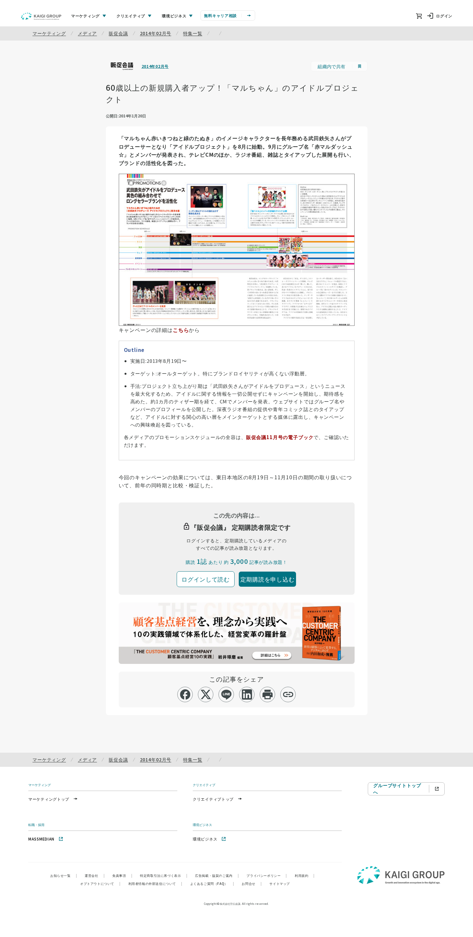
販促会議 (118, 33)
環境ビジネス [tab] (174, 15)
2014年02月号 (156, 33)
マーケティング (49, 33)
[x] (206, 694)
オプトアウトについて (100, 883)
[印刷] (267, 694)
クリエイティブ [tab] (130, 15)
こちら (181, 330)
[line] (226, 694)
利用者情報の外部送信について (155, 883)
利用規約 (305, 875)
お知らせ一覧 (63, 875)
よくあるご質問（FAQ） (212, 883)
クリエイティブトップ (213, 799)
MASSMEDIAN (41, 838)
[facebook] (185, 694)
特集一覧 (192, 33)
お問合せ (252, 883)
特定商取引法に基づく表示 (163, 875)
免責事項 (122, 875)
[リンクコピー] (288, 694)
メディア (87, 33)
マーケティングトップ (48, 799)
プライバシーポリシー (266, 875)
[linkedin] (247, 694)
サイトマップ (279, 883)
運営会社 (95, 875)
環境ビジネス (205, 838)
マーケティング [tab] (85, 15)
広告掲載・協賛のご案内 (217, 875)
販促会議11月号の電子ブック (280, 437)
